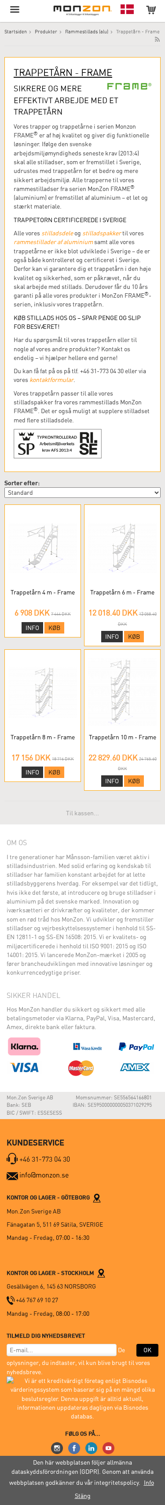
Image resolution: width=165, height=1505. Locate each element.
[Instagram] (57, 1447)
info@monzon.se (44, 1175)
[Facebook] (74, 1447)
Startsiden (15, 32)
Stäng (83, 1495)
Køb (54, 627)
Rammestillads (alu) (86, 32)
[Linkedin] (91, 1447)
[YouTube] (108, 1447)
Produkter (46, 32)
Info (32, 627)
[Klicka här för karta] (96, 1197)
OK (147, 1350)
